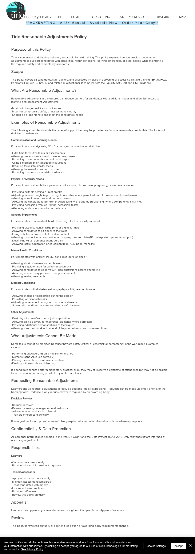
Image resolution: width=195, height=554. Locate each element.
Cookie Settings (156, 546)
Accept (178, 546)
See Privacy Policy (32, 549)
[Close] (190, 545)
